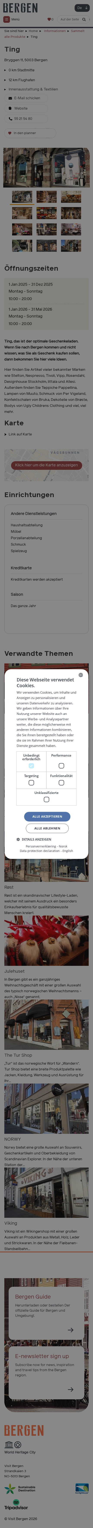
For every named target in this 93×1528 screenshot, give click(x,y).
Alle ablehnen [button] (47, 828)
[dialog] (46, 764)
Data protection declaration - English (46, 851)
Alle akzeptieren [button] (47, 817)
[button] (34, 839)
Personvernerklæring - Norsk (46, 846)
